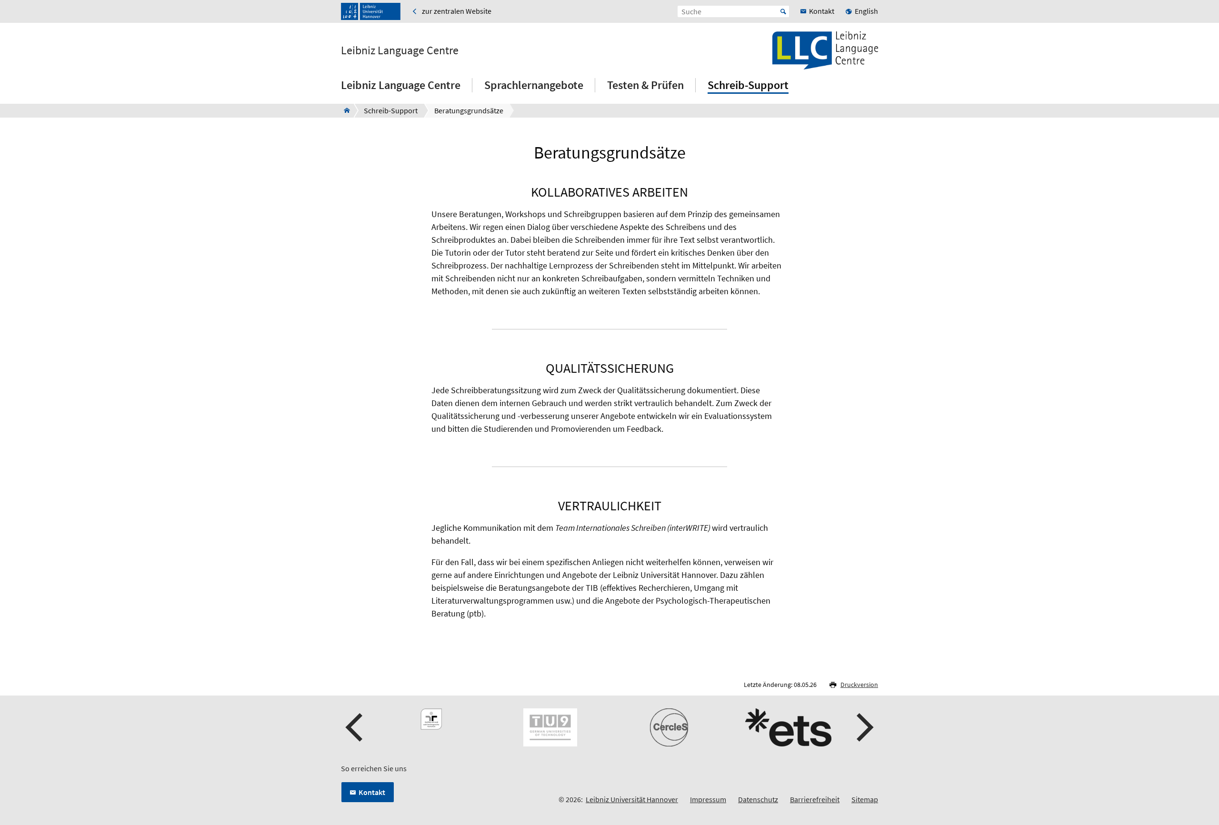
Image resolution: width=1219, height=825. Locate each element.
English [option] (866, 11)
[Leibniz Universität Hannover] (370, 11)
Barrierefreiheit (814, 799)
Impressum (708, 799)
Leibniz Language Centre (400, 50)
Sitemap (864, 799)
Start (783, 11)
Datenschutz (758, 799)
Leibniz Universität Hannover (632, 799)
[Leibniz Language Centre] (344, 110)
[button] (355, 727)
